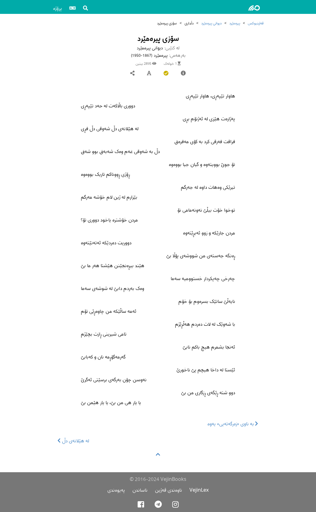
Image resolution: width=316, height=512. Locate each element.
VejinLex (199, 490)
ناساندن (140, 490)
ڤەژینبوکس (256, 23)
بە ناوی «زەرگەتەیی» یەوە (231, 423)
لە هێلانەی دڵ (75, 440)
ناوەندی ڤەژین (168, 490)
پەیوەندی (116, 490)
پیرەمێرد (234, 23)
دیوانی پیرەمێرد (211, 23)
